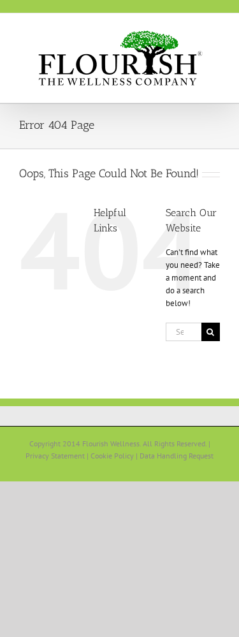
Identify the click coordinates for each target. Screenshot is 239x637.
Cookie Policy (112, 455)
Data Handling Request (177, 455)
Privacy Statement (55, 455)
